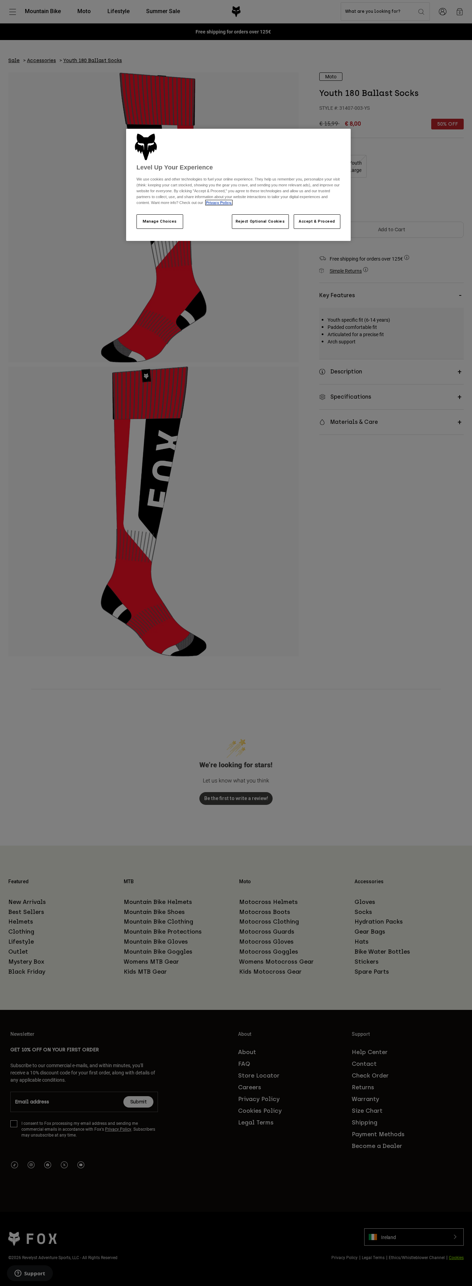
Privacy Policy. (219, 203)
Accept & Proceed (317, 221)
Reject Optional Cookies (260, 221)
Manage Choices (160, 221)
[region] (238, 185)
